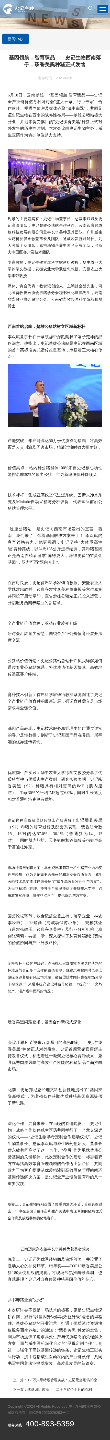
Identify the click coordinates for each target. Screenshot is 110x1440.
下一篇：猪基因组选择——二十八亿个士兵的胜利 (52, 1389)
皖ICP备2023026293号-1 (49, 1412)
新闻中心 (15, 39)
